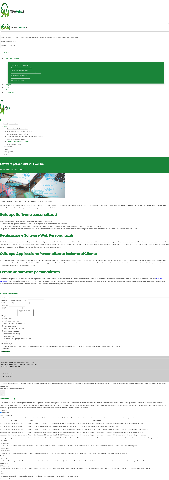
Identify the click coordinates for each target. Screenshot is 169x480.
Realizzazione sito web (11, 321)
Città (3, 308)
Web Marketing (8, 336)
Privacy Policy (9, 374)
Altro (5, 341)
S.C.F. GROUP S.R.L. (28, 362)
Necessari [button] (3, 410)
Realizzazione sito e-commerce (14, 324)
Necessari (5, 413)
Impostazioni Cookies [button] (7, 389)
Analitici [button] (2, 456)
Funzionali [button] (3, 441)
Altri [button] (1, 471)
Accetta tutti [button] (19, 389)
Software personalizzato (11, 331)
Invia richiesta (5, 351)
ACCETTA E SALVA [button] (6, 479)
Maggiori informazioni (9, 316)
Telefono (5, 305)
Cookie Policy (9, 376)
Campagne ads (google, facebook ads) (17, 339)
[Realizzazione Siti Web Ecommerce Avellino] (12, 19)
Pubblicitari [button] (4, 463)
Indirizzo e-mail (7, 303)
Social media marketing (11, 334)
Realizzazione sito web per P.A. (13, 329)
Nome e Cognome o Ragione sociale (14, 300)
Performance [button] (4, 448)
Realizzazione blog (9, 326)
